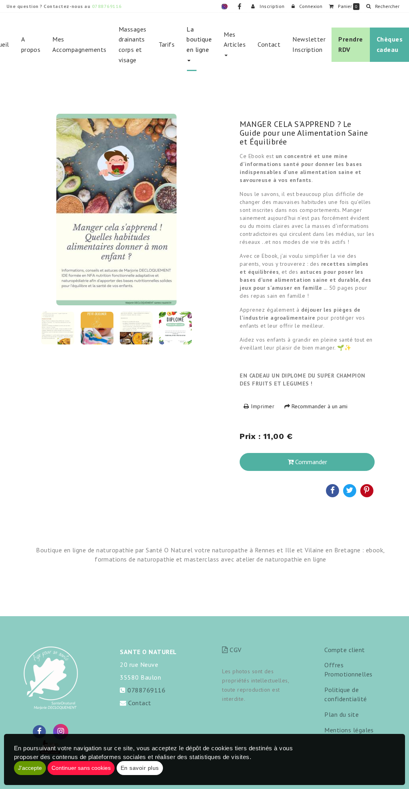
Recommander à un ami (318, 406)
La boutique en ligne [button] (199, 39)
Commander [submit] (310, 462)
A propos (31, 44)
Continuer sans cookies (81, 768)
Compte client (344, 650)
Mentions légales (349, 730)
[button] (383, 6)
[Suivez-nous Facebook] (39, 731)
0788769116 (107, 6)
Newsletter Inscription (309, 44)
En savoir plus (140, 768)
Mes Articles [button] (235, 39)
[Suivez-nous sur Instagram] (60, 731)
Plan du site (341, 714)
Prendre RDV (350, 44)
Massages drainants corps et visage (133, 44)
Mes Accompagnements (79, 44)
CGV (234, 650)
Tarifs (167, 44)
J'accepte (30, 768)
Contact (269, 44)
